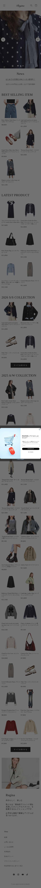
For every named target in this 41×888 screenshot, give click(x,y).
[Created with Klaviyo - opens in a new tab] (20, 459)
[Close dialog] (39, 429)
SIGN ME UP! (31, 448)
